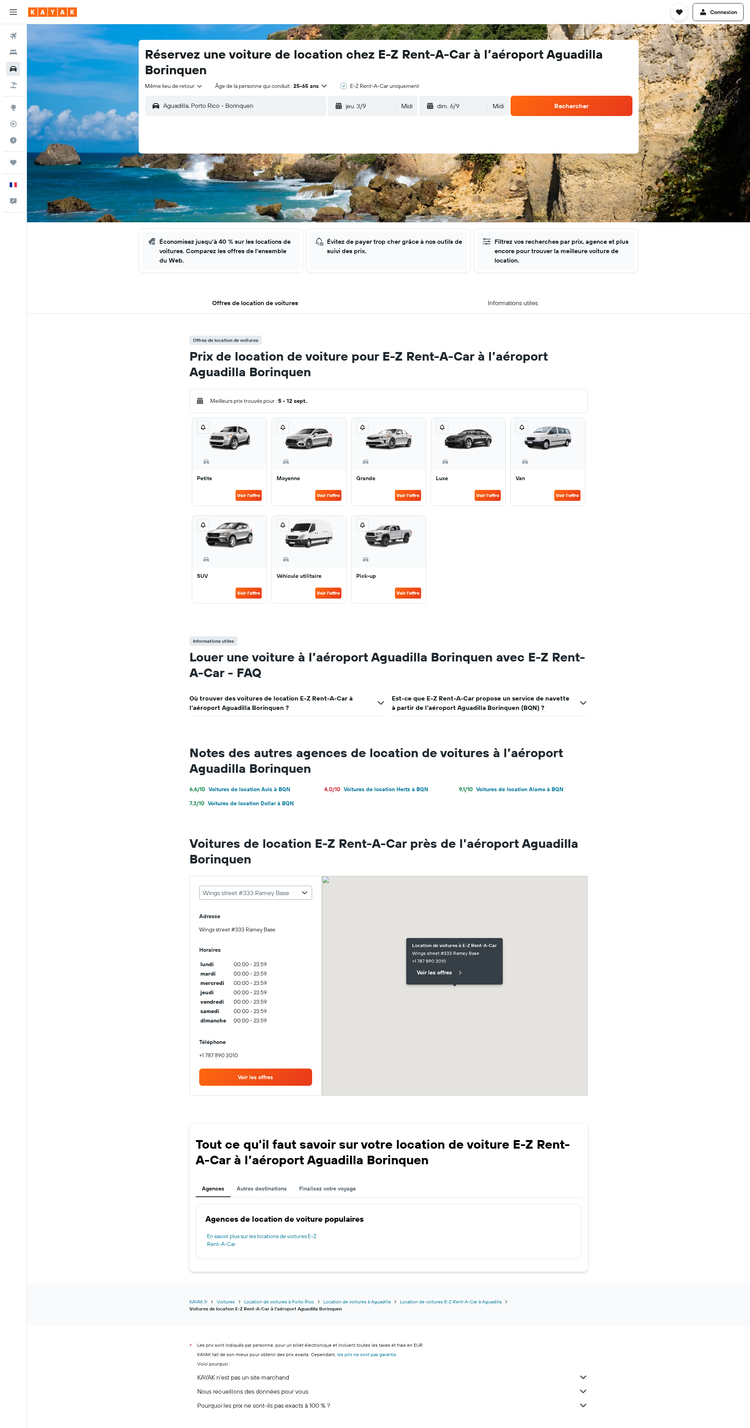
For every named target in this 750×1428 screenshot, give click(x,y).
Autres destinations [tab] (262, 1188)
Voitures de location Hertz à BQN (376, 789)
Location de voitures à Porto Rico (279, 1302)
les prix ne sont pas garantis (366, 1354)
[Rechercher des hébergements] (13, 52)
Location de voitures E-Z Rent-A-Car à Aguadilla (451, 1302)
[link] (255, 1077)
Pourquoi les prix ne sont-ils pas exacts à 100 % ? (263, 1405)
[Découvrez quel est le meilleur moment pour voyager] (13, 140)
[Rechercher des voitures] (13, 69)
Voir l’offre (248, 495)
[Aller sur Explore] (13, 107)
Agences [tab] (213, 1188)
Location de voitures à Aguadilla (357, 1302)
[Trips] (13, 162)
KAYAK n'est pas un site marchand (243, 1377)
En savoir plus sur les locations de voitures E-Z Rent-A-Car (261, 1240)
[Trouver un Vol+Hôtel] (13, 85)
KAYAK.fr (198, 1302)
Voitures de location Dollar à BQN (241, 803)
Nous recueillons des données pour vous (252, 1391)
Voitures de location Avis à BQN (239, 789)
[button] (13, 12)
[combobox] (174, 86)
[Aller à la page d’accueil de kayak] (52, 12)
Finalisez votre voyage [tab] (327, 1188)
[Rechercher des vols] (13, 36)
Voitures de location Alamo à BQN (511, 789)
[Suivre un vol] (13, 124)
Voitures (226, 1302)
